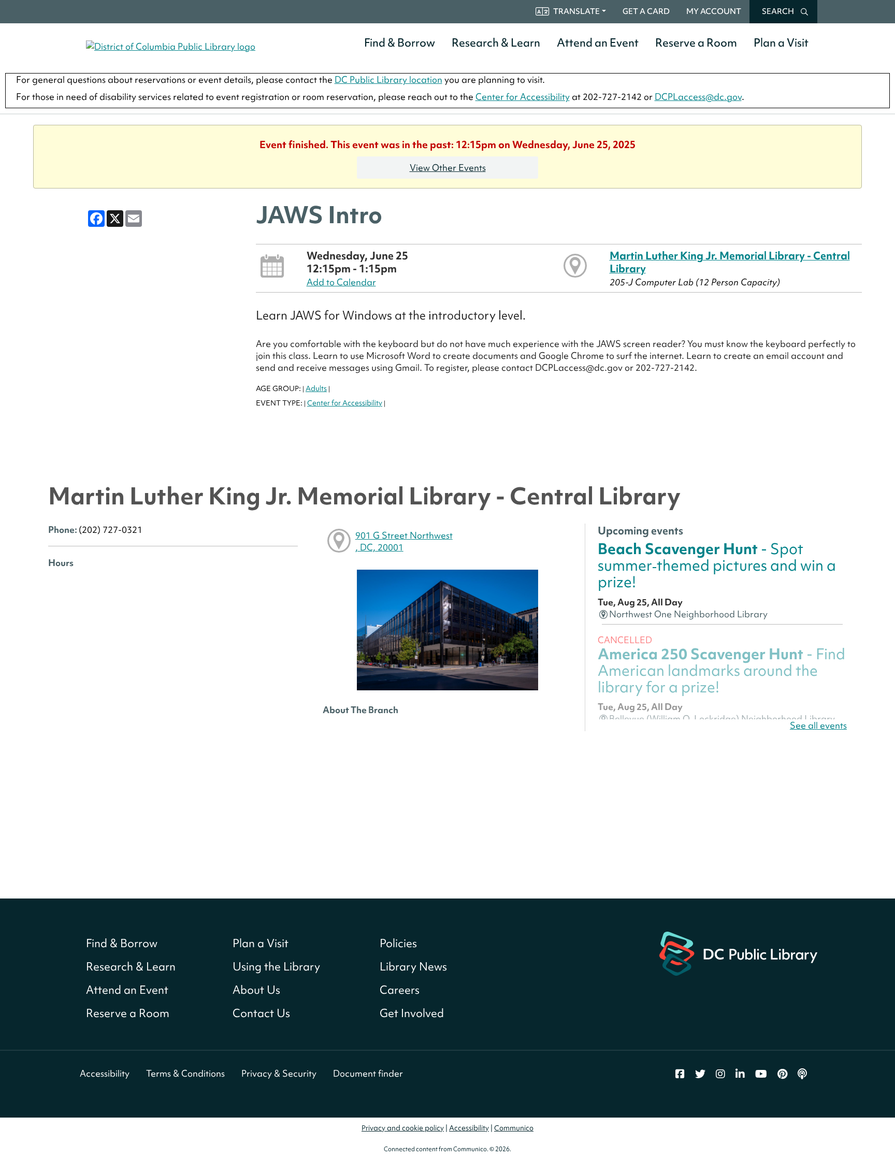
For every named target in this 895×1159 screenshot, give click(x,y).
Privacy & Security (278, 1073)
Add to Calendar (341, 282)
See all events (818, 725)
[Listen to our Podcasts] (802, 1074)
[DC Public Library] (738, 952)
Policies (398, 943)
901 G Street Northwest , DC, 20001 (404, 541)
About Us (256, 989)
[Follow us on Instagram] (720, 1074)
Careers (400, 989)
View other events (448, 167)
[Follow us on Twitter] (700, 1074)
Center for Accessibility (522, 97)
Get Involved (412, 1013)
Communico (513, 1128)
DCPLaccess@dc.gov (698, 97)
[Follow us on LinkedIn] (740, 1074)
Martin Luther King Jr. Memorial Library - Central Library (730, 262)
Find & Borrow (399, 42)
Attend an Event (598, 42)
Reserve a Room (696, 42)
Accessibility (104, 1073)
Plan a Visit (781, 42)
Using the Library (276, 966)
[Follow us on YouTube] (761, 1074)
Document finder (368, 1073)
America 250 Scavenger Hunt (721, 671)
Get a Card (646, 11)
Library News (413, 966)
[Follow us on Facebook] (680, 1074)
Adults (316, 388)
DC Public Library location (388, 79)
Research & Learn (496, 42)
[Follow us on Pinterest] (782, 1074)
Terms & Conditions (185, 1073)
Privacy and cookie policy (403, 1128)
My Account (713, 11)
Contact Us (261, 1013)
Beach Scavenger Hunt (717, 565)
